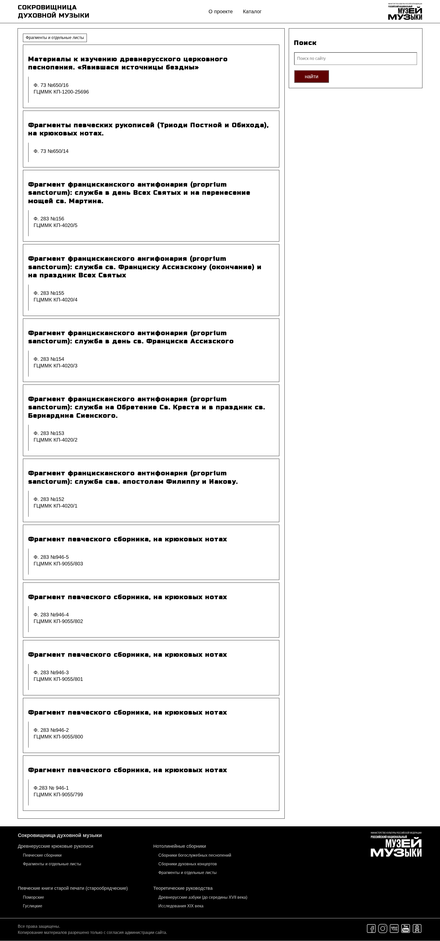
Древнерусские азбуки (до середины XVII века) (202, 897)
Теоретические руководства (183, 888)
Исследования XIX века (180, 906)
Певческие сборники (42, 855)
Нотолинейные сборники (179, 846)
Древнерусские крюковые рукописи (55, 846)
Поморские (33, 897)
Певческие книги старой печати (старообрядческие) (73, 888)
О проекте (221, 11)
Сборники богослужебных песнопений (194, 855)
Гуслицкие (32, 906)
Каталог (252, 11)
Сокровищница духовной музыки (60, 835)
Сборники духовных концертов (187, 864)
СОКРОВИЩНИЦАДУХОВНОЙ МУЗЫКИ (54, 12)
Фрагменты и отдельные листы (52, 864)
